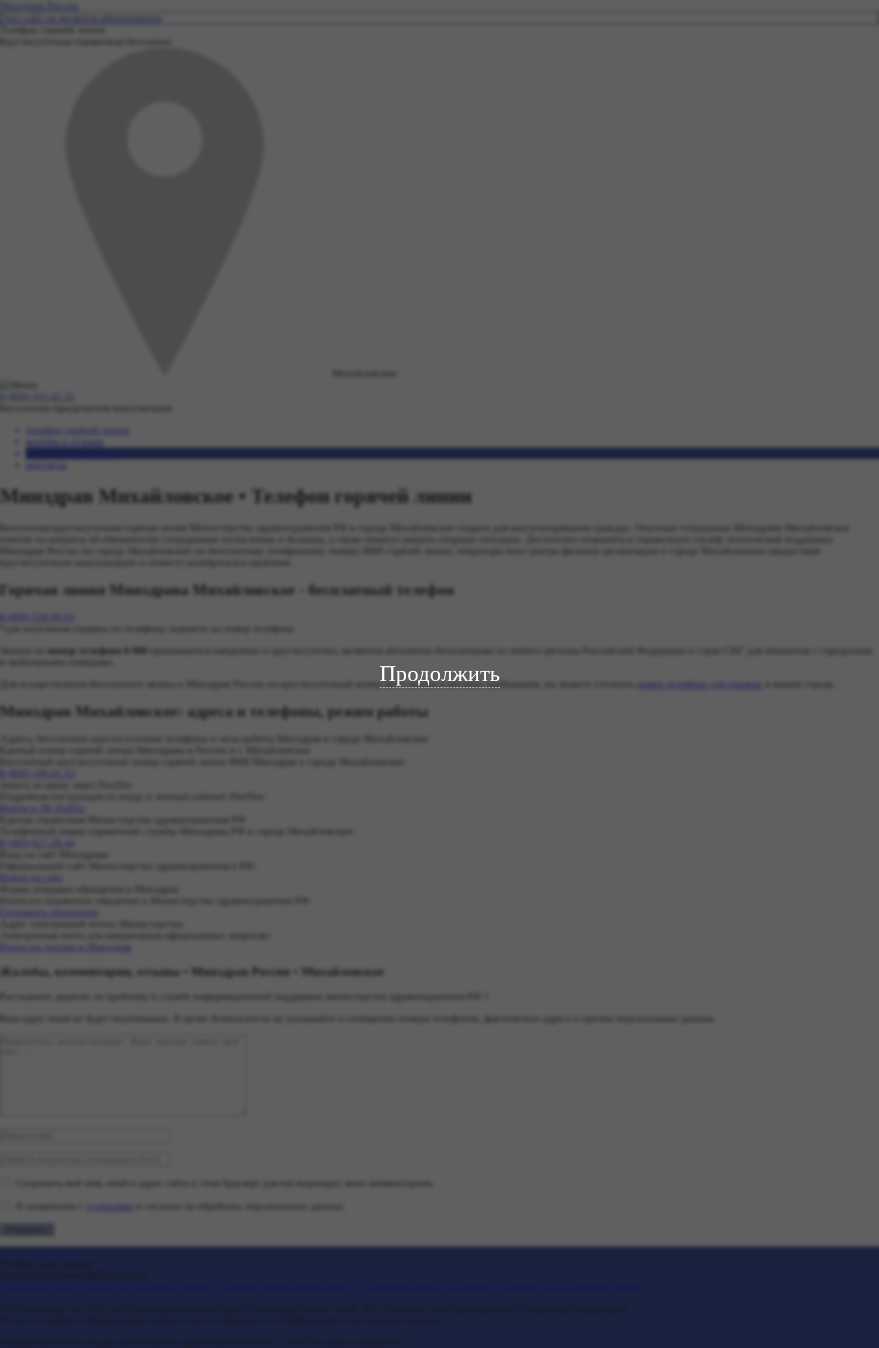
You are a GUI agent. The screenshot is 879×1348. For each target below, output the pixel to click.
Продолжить (440, 673)
